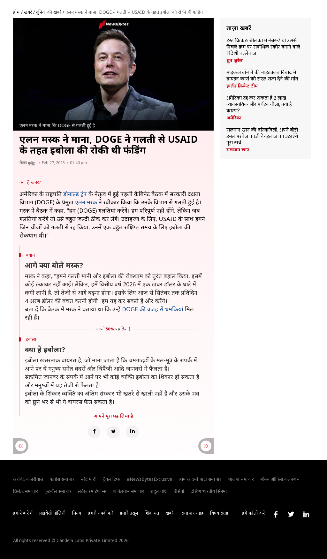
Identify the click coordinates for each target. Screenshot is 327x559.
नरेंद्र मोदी (89, 479)
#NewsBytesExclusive (149, 479)
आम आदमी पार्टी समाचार (200, 479)
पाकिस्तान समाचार (128, 491)
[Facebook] (94, 432)
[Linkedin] (132, 432)
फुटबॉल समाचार (58, 491)
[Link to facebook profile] (275, 514)
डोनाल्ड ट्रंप (75, 194)
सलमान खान (237, 150)
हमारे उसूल (129, 513)
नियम (76, 513)
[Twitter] (113, 432)
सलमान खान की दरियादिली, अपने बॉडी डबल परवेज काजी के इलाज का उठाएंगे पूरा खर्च (262, 136)
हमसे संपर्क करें (100, 513)
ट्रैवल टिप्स (111, 479)
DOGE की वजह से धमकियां (152, 309)
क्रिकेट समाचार (25, 491)
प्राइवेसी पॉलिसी (52, 513)
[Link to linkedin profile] (306, 514)
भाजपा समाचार (241, 479)
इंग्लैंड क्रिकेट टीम (242, 86)
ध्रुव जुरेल (234, 60)
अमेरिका (233, 118)
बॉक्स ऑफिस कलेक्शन (280, 479)
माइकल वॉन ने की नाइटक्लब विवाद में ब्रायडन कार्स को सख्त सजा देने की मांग (262, 76)
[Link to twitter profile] (291, 514)
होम (16, 12)
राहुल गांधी (159, 491)
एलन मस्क (86, 202)
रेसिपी (179, 491)
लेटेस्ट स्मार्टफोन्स (92, 491)
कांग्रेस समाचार (62, 479)
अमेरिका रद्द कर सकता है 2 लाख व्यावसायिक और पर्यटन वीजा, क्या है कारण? (259, 104)
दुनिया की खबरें (48, 12)
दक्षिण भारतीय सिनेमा (209, 491)
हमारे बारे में (23, 513)
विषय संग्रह (219, 513)
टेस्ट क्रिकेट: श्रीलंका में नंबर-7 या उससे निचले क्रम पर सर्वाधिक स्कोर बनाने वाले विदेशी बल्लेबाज (263, 47)
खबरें (28, 12)
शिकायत (152, 513)
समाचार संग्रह (192, 513)
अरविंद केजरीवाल (28, 479)
